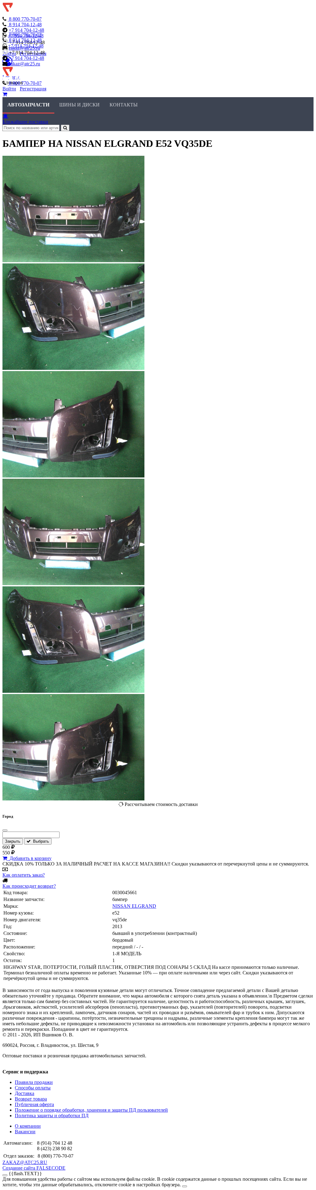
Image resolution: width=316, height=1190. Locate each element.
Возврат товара (31, 1098)
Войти (9, 88)
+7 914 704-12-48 (26, 30)
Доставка (24, 1093)
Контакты (124, 104)
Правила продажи (34, 1082)
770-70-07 (25, 19)
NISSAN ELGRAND (134, 906)
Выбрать (40, 841)
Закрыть (12, 841)
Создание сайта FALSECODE (33, 1168)
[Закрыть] (4, 830)
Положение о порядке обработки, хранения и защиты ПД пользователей (91, 1110)
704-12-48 (25, 24)
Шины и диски (79, 104)
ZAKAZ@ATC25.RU (24, 1162)
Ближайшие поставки (25, 121)
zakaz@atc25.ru (24, 63)
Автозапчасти (28, 104)
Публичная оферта (34, 1104)
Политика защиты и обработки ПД (52, 1115)
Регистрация (33, 88)
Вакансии (25, 1131)
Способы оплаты (33, 1087)
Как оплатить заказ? (23, 875)
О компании (28, 1126)
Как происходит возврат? (29, 886)
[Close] (184, 1186)
